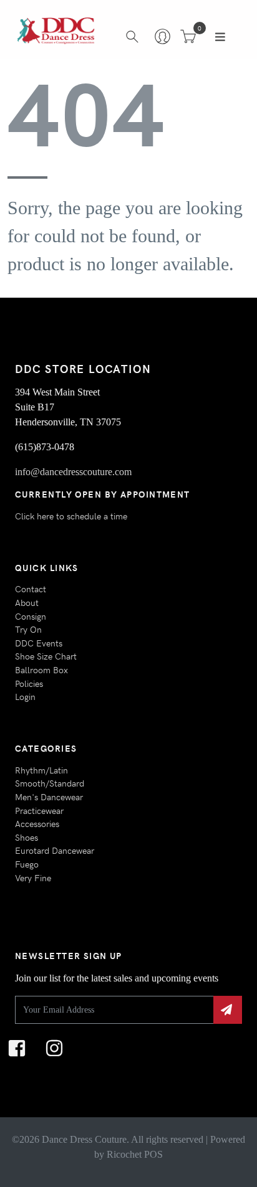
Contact (30, 588)
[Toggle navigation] (220, 36)
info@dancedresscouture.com (73, 471)
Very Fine (33, 877)
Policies (29, 683)
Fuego (27, 864)
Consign (30, 616)
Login (25, 696)
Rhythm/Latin (41, 770)
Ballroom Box (41, 669)
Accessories (37, 823)
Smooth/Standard (49, 783)
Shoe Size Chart (46, 656)
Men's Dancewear (49, 796)
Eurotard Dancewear (54, 850)
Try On (28, 629)
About (27, 602)
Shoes (26, 837)
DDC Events (38, 642)
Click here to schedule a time (71, 515)
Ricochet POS (135, 1154)
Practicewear (39, 810)
